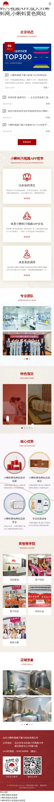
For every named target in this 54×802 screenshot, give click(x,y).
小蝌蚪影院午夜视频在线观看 (12, 800)
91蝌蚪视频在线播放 (8, 795)
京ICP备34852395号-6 (27, 788)
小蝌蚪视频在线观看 (8, 798)
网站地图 (4, 792)
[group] (14, 404)
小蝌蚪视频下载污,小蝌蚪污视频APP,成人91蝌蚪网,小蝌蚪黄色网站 (25, 8)
